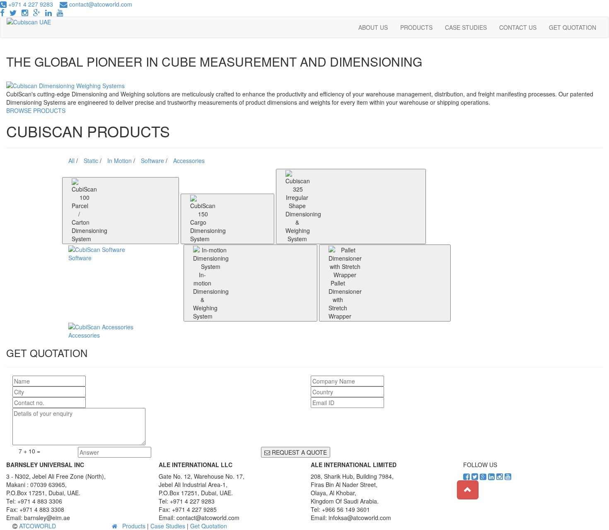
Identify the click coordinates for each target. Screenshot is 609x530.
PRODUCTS (416, 27)
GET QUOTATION (572, 27)
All (72, 160)
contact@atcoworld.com (100, 4)
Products (133, 526)
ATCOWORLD (37, 526)
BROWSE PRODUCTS (35, 110)
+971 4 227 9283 (30, 4)
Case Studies (167, 526)
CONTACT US (517, 27)
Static (92, 160)
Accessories (189, 160)
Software (153, 160)
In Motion (120, 160)
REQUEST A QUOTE (298, 452)
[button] (468, 489)
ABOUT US (373, 27)
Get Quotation (208, 526)
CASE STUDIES (466, 27)
